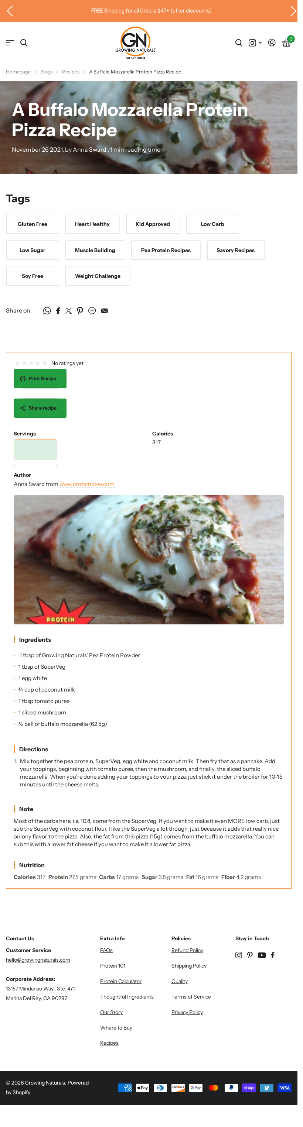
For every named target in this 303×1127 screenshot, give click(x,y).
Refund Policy (187, 950)
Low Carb (212, 224)
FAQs (106, 950)
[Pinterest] (250, 955)
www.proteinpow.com (87, 483)
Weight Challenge (97, 276)
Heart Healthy (92, 224)
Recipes (70, 72)
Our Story (111, 1012)
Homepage (18, 72)
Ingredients (35, 639)
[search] (23, 43)
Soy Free (32, 276)
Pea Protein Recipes (166, 250)
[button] (7, 11)
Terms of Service (191, 996)
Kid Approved (153, 224)
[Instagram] (238, 955)
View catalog (10, 43)
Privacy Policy (187, 1012)
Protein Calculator (121, 981)
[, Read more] (255, 43)
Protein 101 (112, 965)
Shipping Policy (189, 965)
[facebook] (273, 955)
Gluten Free (32, 224)
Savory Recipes (236, 250)
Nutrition (32, 865)
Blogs (46, 72)
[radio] (17, 363)
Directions (33, 749)
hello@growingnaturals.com (38, 960)
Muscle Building (95, 250)
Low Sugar (32, 250)
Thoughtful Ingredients (127, 996)
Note (26, 809)
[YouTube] (262, 955)
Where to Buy (116, 1027)
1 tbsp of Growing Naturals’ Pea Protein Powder (80, 655)
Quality (179, 981)
